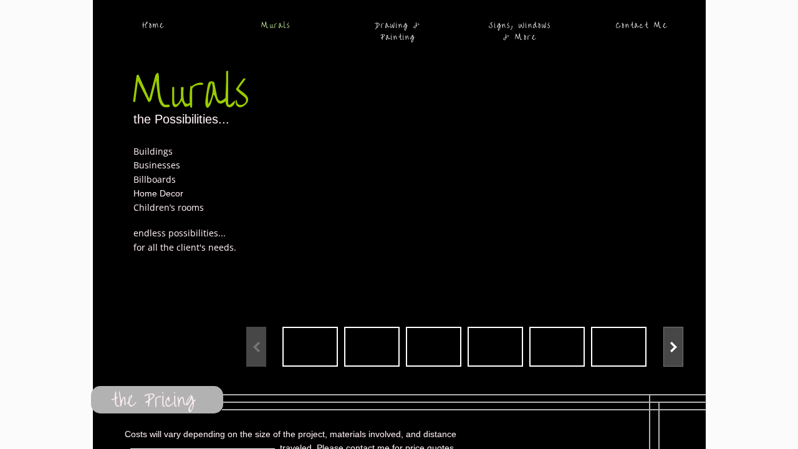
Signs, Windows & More (520, 31)
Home (153, 25)
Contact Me (642, 25)
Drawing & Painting (397, 31)
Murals (276, 25)
